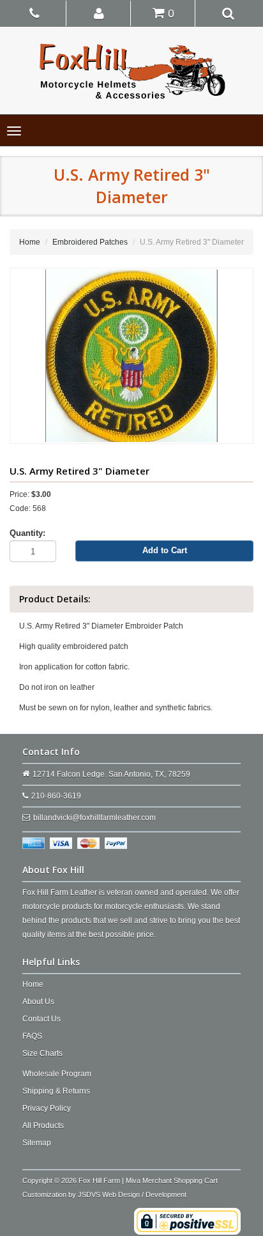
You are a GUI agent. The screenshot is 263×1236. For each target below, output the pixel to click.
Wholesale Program (56, 1073)
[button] (99, 12)
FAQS (32, 1036)
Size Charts (42, 1053)
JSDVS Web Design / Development (132, 1194)
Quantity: (27, 533)
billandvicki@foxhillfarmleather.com (94, 817)
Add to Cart (164, 550)
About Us (38, 1001)
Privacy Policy (46, 1108)
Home (29, 242)
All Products (43, 1125)
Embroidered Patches (90, 242)
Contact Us (41, 1018)
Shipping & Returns (56, 1091)
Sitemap (36, 1142)
